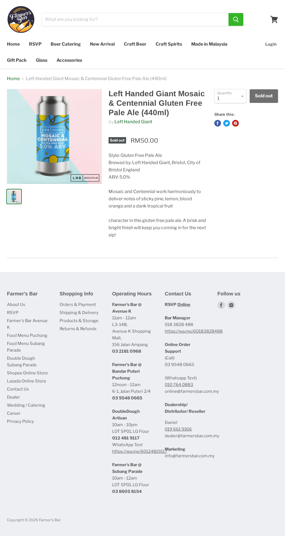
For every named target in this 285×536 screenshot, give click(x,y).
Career (14, 413)
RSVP (35, 44)
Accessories (69, 60)
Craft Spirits (169, 44)
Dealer (13, 397)
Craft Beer (135, 44)
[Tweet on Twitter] (226, 123)
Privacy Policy (20, 421)
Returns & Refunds (78, 328)
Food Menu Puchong (27, 335)
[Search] (236, 19)
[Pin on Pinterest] (235, 123)
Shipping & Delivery (79, 312)
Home (13, 44)
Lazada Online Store (26, 381)
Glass (41, 60)
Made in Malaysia (209, 44)
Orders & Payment (78, 304)
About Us (16, 304)
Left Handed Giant (133, 121)
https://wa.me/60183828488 (194, 331)
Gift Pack (17, 60)
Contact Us (18, 389)
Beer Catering (66, 44)
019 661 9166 (178, 429)
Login (271, 44)
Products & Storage (79, 320)
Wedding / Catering (26, 405)
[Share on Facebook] (217, 123)
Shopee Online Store (27, 373)
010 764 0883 (179, 384)
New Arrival (102, 44)
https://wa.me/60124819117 (139, 451)
